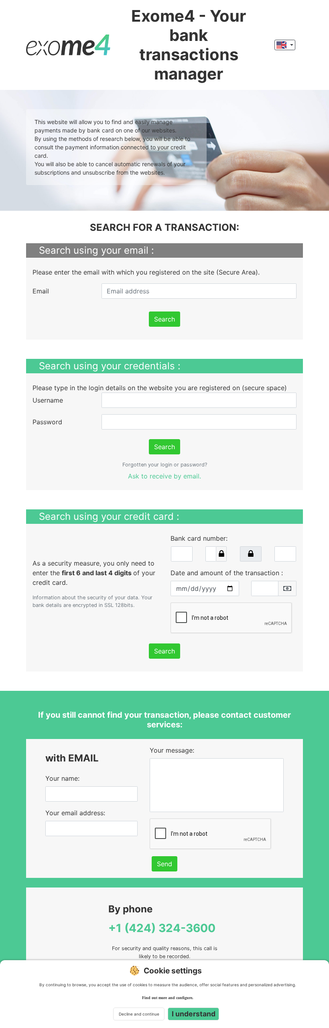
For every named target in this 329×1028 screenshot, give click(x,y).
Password (47, 422)
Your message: (172, 750)
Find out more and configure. (167, 997)
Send (164, 864)
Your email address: (75, 813)
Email (40, 291)
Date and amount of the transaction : (227, 573)
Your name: (62, 778)
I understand (193, 1014)
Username (47, 400)
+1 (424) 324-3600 (161, 928)
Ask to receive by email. (164, 476)
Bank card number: (199, 538)
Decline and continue (139, 1014)
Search (164, 319)
